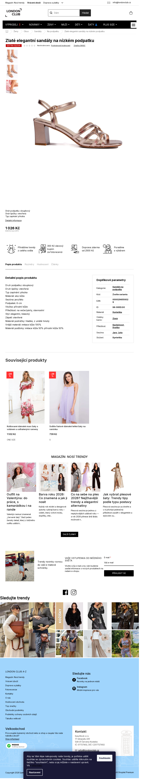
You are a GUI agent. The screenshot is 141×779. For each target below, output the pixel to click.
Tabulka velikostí (13, 718)
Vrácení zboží (34, 3)
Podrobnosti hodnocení (60, 45)
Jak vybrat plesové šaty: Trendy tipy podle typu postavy (117, 498)
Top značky (10, 706)
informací (37, 765)
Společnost (118, 325)
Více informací (12, 739)
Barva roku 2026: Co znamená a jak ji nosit (53, 498)
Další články (69, 534)
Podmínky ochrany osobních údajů (21, 714)
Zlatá (115, 318)
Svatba (116, 327)
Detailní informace (13, 220)
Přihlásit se (119, 573)
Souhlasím (104, 758)
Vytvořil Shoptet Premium (122, 772)
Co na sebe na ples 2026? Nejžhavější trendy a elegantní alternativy (85, 500)
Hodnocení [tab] (42, 264)
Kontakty (9, 694)
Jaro (114, 332)
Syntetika (117, 312)
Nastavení (34, 772)
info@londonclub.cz (88, 750)
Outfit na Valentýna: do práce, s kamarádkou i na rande (19, 502)
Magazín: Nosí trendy (15, 3)
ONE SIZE (11, 440)
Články (55, 264)
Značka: (79, 45)
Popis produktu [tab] (13, 264)
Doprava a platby (51, 3)
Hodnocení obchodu (14, 702)
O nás (8, 698)
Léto (120, 332)
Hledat (85, 12)
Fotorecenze (11, 689)
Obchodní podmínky (14, 710)
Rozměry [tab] (29, 264)
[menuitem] (14, 25)
